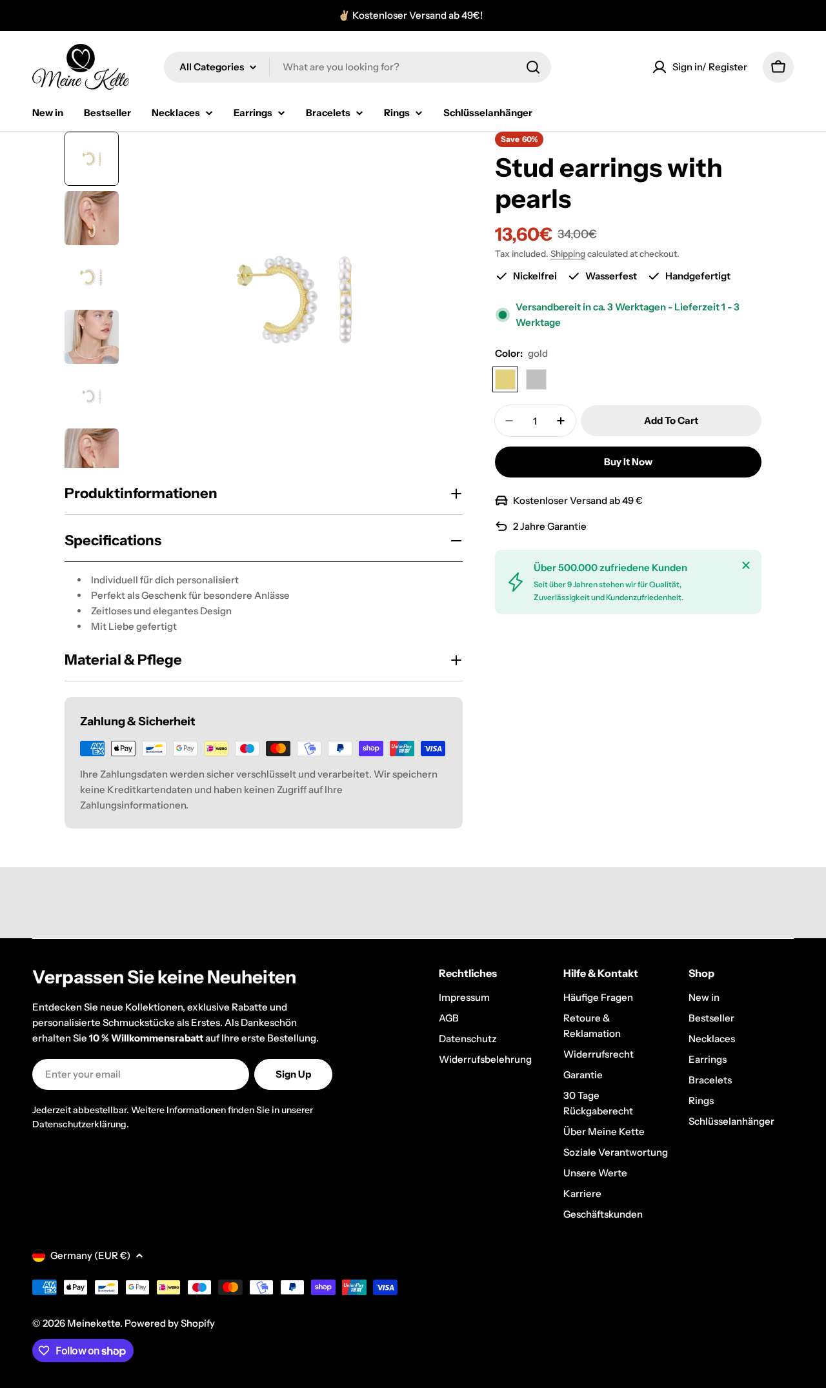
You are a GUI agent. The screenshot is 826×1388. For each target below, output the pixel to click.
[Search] (533, 67)
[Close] (746, 565)
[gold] (505, 379)
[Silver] (536, 379)
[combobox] (357, 67)
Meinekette (93, 1323)
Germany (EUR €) (90, 1255)
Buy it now (628, 462)
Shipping (567, 253)
